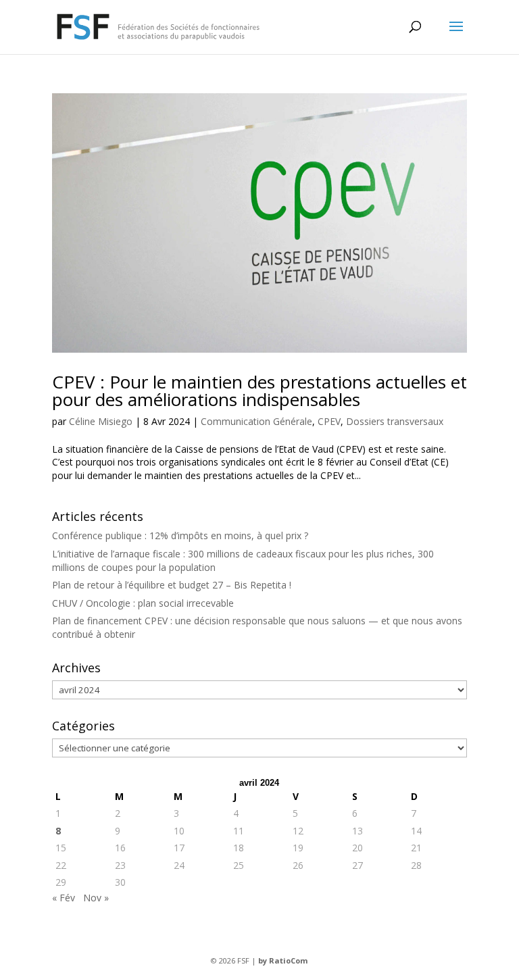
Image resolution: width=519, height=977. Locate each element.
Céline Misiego (100, 421)
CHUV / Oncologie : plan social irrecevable (143, 603)
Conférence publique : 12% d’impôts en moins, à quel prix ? (180, 535)
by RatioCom (282, 960)
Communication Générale (256, 421)
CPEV (329, 421)
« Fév (63, 897)
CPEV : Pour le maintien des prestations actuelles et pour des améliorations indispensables (259, 390)
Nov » (96, 897)
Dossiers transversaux (394, 421)
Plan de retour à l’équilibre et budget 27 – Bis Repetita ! (171, 584)
